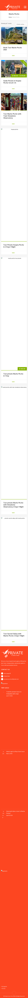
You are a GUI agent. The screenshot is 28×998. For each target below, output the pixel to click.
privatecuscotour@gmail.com (11, 679)
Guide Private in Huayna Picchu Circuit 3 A (12, 82)
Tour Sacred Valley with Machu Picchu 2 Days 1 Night (13, 635)
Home (10, 17)
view (13, 55)
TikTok (3, 988)
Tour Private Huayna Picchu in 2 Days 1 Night (13, 246)
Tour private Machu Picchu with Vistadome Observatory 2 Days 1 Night (13, 505)
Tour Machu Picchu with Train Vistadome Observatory (12, 116)
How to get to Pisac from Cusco (15, 751)
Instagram (4, 986)
